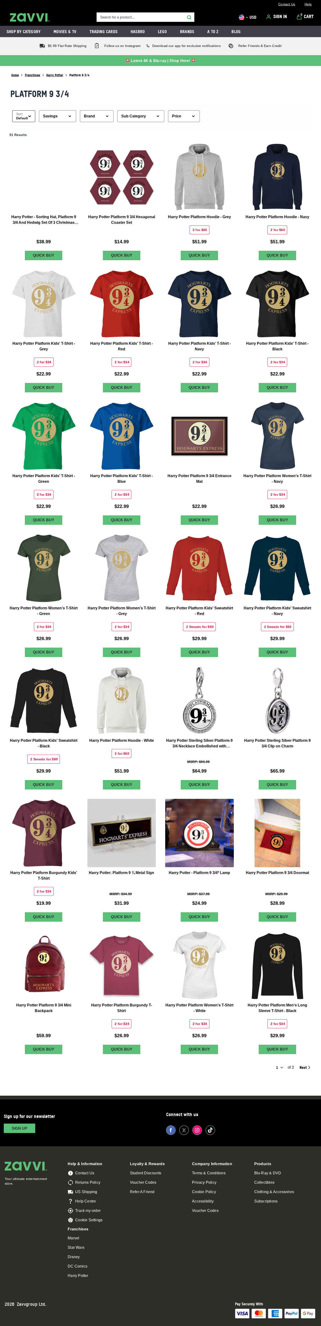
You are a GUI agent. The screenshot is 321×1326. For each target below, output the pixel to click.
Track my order (88, 1211)
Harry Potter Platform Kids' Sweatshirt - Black (43, 743)
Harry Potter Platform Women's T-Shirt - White (199, 1008)
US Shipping (86, 1192)
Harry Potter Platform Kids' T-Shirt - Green (43, 478)
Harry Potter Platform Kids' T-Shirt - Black (277, 346)
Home (15, 75)
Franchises (32, 75)
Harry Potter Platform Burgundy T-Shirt (121, 1008)
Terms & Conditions (209, 1173)
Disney (74, 1257)
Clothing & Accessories (274, 1192)
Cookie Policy (204, 1192)
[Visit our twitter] (184, 1130)
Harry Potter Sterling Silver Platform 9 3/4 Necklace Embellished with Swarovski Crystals (199, 743)
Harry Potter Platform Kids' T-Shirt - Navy (199, 346)
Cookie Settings (88, 1220)
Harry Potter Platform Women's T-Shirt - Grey (122, 611)
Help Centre (85, 1201)
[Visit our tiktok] (210, 1130)
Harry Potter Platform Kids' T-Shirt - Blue (121, 478)
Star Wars (76, 1247)
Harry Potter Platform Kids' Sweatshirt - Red (199, 611)
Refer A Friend (142, 1192)
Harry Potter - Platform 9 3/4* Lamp (199, 873)
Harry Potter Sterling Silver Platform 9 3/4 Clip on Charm (277, 743)
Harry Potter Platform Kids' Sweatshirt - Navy (277, 611)
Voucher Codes (143, 1182)
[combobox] (145, 17)
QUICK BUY (43, 255)
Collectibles (264, 1182)
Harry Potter (54, 75)
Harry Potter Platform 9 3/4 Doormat (277, 873)
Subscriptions (266, 1201)
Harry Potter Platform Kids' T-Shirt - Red (121, 346)
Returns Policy (87, 1182)
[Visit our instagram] (197, 1130)
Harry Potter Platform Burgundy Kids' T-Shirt (43, 875)
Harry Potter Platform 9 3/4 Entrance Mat (199, 478)
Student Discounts (145, 1173)
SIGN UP (19, 1128)
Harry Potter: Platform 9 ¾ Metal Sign (121, 873)
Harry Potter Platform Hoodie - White (121, 740)
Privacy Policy (204, 1182)
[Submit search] (189, 17)
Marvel (73, 1238)
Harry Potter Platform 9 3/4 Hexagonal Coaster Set (121, 219)
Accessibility (203, 1201)
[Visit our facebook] (171, 1130)
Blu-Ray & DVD (267, 1173)
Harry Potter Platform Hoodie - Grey (199, 217)
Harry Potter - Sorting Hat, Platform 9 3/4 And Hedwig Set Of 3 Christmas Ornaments (43, 220)
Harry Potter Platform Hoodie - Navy (277, 217)
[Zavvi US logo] (30, 17)
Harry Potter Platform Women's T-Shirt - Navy (277, 478)
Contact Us (84, 1173)
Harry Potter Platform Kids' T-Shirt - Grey (43, 346)
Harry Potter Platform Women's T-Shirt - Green (44, 611)
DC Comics (77, 1266)
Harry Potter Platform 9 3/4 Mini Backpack (43, 1008)
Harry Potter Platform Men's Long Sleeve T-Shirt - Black (277, 1008)
